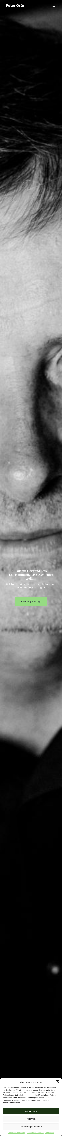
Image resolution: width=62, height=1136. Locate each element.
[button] (57, 1081)
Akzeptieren (31, 1111)
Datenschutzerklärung (16, 1133)
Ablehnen (31, 1119)
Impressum (49, 1133)
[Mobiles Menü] (53, 5)
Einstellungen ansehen (31, 1126)
